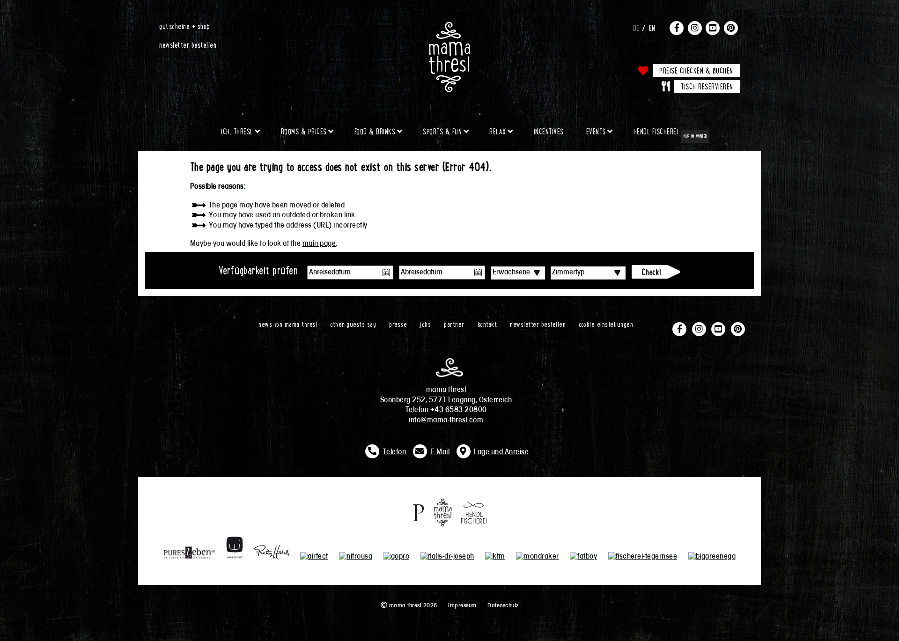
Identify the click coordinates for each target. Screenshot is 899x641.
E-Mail (440, 452)
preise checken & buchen (696, 70)
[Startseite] (449, 26)
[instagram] (695, 27)
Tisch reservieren (707, 86)
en (652, 27)
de (636, 27)
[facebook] (677, 27)
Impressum (462, 605)
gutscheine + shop (184, 25)
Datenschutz (503, 605)
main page (319, 244)
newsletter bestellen (187, 44)
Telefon (394, 452)
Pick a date (386, 272)
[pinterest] (731, 27)
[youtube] (713, 27)
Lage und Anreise (501, 452)
